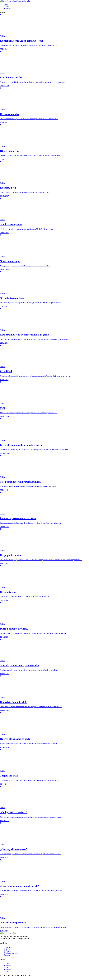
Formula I (7, 955)
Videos (6, 7)
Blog (6, 967)
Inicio (6, 5)
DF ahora (7, 951)
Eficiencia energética (11, 953)
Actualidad (8, 947)
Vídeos (6, 963)
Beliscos (7, 949)
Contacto (7, 8)
